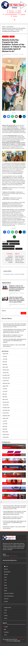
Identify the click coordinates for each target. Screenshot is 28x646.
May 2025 (5, 394)
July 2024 (5, 421)
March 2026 (5, 367)
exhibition (5, 244)
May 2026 (5, 361)
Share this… (14, 112)
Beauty (5, 590)
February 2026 (6, 369)
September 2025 (6, 383)
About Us (6, 569)
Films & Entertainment (9, 596)
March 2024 (5, 431)
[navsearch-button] (14, 20)
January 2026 (6, 372)
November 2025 (6, 378)
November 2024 (6, 410)
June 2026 (5, 359)
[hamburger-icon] (25, 11)
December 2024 (6, 407)
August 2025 (5, 386)
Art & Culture (5, 36)
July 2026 (5, 356)
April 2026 (5, 364)
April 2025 (5, 396)
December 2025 (6, 375)
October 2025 (6, 380)
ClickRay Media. (16, 641)
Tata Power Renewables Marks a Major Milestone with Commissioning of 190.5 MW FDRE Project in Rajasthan (14, 341)
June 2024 (5, 423)
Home (6, 566)
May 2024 (5, 426)
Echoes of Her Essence (13, 241)
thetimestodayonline (7, 54)
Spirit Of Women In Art (8, 246)
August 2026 (5, 353)
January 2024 (6, 437)
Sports (5, 577)
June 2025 (5, 391)
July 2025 (5, 388)
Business (6, 574)
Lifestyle (6, 601)
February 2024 (6, 434)
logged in (12, 274)
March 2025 (5, 399)
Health (5, 585)
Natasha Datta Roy (14, 244)
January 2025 (6, 404)
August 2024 (5, 418)
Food (5, 582)
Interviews (6, 598)
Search (4, 310)
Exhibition (12, 36)
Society (5, 588)
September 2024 (6, 415)
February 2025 (6, 402)
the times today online (8, 248)
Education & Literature (9, 593)
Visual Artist (19, 248)
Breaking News (7, 571)
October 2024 (6, 413)
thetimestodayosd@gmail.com (10, 560)
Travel (5, 579)
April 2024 (5, 429)
